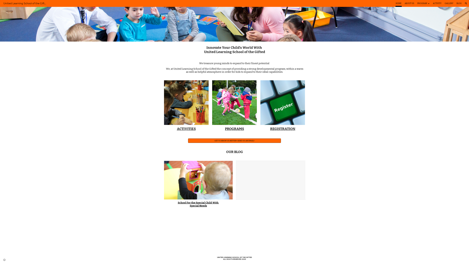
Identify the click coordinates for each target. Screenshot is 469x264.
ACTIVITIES (186, 129)
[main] (234, 49)
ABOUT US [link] (409, 3)
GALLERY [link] (449, 3)
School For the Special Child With (198, 202)
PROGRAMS (234, 129)
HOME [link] (398, 3)
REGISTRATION (282, 129)
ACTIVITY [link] (437, 3)
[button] (466, 3)
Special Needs (198, 205)
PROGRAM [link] (422, 3)
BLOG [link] (459, 3)
